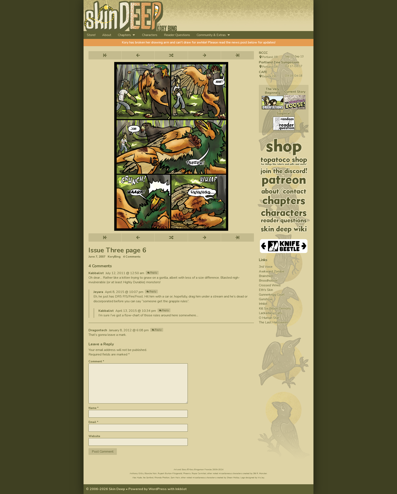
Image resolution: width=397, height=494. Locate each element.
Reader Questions (177, 35)
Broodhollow (268, 280)
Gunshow (265, 299)
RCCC (263, 53)
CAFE (263, 72)
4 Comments (131, 257)
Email (93, 422)
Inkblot (181, 489)
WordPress (157, 489)
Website (94, 436)
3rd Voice (266, 266)
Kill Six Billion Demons (275, 308)
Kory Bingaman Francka (200, 469)
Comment (96, 361)
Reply (153, 272)
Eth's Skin (266, 290)
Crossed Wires (270, 285)
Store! (91, 35)
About (106, 35)
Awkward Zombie (272, 271)
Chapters (124, 35)
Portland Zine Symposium (279, 62)
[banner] (168, 15)
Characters (149, 35)
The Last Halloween (273, 322)
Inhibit (263, 303)
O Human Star (269, 318)
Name (93, 408)
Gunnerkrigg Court (272, 294)
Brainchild (266, 276)
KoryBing (114, 257)
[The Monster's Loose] (295, 102)
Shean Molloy (233, 477)
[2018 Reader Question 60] (283, 123)
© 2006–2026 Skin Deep (105, 489)
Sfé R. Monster (260, 473)
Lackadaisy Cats (270, 313)
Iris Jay (261, 477)
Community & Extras (211, 35)
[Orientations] (272, 102)
